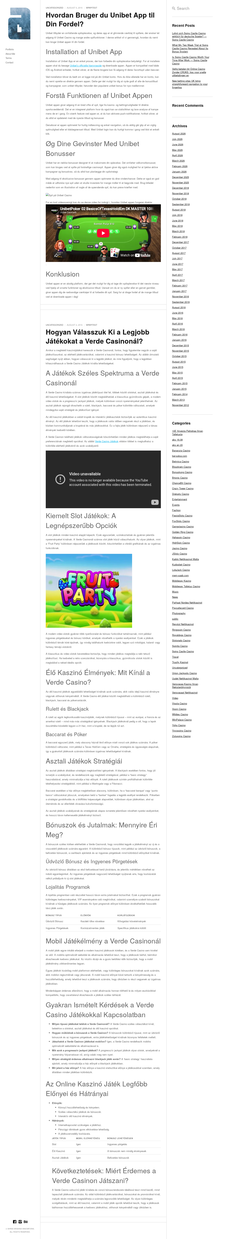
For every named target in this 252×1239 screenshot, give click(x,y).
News (175, 597)
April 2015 (177, 378)
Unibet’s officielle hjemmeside (86, 65)
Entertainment (179, 499)
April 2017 (177, 275)
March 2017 (178, 280)
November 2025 (180, 182)
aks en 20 (177, 445)
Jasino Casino (179, 548)
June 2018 (177, 220)
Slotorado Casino (181, 640)
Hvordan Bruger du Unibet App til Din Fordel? (100, 19)
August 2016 (179, 307)
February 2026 (179, 166)
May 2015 (177, 372)
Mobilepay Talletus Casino (186, 586)
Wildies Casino (180, 714)
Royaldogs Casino (181, 635)
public (175, 619)
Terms (9, 58)
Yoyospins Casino (181, 730)
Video (175, 698)
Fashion (176, 510)
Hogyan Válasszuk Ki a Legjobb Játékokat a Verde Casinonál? (97, 336)
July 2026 (177, 139)
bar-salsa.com (179, 456)
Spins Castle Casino (183, 651)
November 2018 (180, 193)
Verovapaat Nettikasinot (185, 692)
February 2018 (179, 236)
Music (175, 591)
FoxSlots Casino (181, 521)
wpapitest (91, 7)
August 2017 (179, 253)
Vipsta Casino (179, 703)
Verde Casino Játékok (106, 441)
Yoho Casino (179, 725)
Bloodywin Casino (181, 466)
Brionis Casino (180, 477)
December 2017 (180, 242)
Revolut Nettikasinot (183, 624)
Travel (175, 657)
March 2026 (178, 160)
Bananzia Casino (181, 450)
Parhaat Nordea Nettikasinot (187, 602)
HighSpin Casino (181, 542)
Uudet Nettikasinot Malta (185, 678)
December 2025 (180, 177)
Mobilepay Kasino (181, 580)
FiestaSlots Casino (182, 515)
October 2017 (179, 247)
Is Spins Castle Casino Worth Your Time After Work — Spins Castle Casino (190, 60)
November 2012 (180, 405)
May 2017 (177, 269)
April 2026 (177, 155)
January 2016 (179, 340)
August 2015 (179, 361)
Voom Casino (179, 709)
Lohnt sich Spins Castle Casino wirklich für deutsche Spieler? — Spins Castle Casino (189, 36)
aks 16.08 (177, 439)
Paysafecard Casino (183, 608)
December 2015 (180, 345)
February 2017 (179, 285)
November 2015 (180, 350)
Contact (9, 62)
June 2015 (177, 367)
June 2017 (177, 264)
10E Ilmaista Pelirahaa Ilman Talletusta (187, 432)
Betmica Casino (180, 461)
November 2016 (180, 296)
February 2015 (179, 383)
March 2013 (178, 399)
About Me (10, 53)
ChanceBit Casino (181, 483)
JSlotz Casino (179, 553)
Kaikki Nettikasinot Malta (185, 559)
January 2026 (179, 171)
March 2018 (178, 231)
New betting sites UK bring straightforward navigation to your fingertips (190, 84)
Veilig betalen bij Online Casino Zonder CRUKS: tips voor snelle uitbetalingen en (189, 72)
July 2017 (177, 258)
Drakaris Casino (180, 494)
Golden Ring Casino (182, 532)
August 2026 (179, 133)
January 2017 (179, 291)
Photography (179, 613)
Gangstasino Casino (183, 526)
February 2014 (179, 394)
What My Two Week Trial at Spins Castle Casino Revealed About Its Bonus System (190, 48)
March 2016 (178, 329)
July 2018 (177, 215)
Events (176, 505)
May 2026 (177, 150)
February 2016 (179, 334)
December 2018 (180, 188)
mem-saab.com (180, 575)
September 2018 (181, 204)
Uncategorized (54, 7)
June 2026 (177, 144)
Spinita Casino (180, 646)
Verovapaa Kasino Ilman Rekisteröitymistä (185, 685)
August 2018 (179, 209)
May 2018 (177, 226)
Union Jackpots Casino (184, 673)
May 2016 (177, 318)
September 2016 (181, 302)
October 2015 (179, 356)
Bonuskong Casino (182, 472)
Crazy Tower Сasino (183, 488)
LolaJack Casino (181, 570)
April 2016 (177, 323)
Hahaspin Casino (181, 537)
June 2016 (177, 312)
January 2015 (179, 389)
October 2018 (179, 198)
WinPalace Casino (182, 719)
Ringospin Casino (181, 629)
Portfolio (10, 49)
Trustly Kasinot (180, 662)
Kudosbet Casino (181, 564)
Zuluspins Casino (181, 736)
